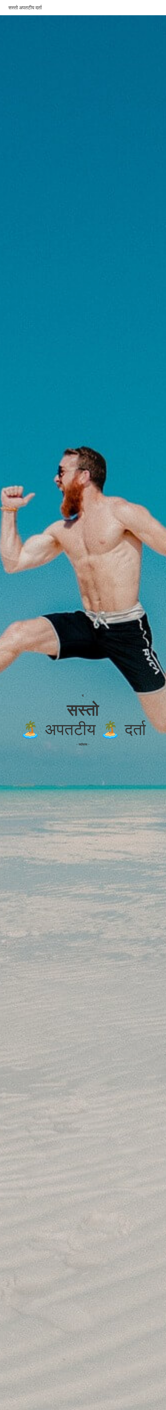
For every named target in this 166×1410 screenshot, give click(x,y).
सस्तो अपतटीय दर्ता (25, 7)
